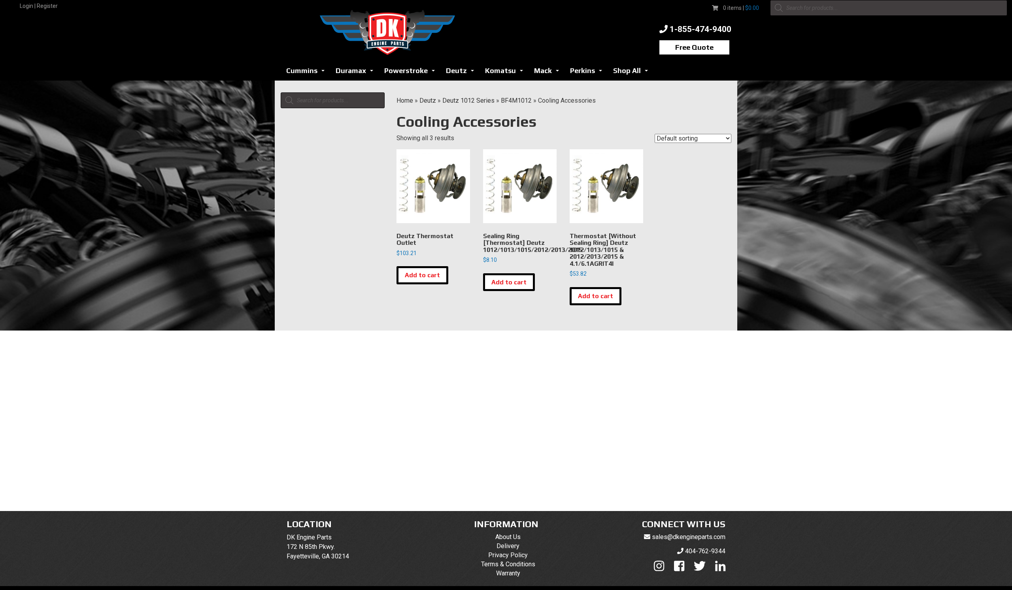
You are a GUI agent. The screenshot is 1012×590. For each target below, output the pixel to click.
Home (404, 100)
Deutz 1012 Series (468, 100)
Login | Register (39, 6)
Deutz (462, 72)
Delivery (508, 546)
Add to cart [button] (422, 275)
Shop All (632, 72)
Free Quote (694, 47)
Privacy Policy (508, 555)
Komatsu (506, 72)
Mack (548, 72)
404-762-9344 (705, 551)
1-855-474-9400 (700, 29)
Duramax (357, 72)
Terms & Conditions (508, 564)
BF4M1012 (516, 100)
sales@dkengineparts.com (688, 537)
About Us (508, 537)
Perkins (588, 72)
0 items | (741, 8)
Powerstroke (411, 72)
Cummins (307, 72)
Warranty (508, 573)
